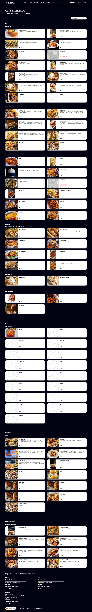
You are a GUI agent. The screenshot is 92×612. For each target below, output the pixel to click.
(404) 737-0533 (9, 594)
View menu (8, 586)
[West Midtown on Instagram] (10, 603)
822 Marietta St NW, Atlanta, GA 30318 (14, 595)
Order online (15, 586)
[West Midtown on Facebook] (6, 603)
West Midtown (7, 592)
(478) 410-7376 (9, 579)
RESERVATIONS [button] (28, 2)
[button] (36, 2)
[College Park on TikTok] (8, 589)
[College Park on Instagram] (10, 589)
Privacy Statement (31, 608)
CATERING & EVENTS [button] (46, 2)
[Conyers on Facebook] (39, 589)
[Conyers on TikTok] (41, 589)
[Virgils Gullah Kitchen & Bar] (10, 2)
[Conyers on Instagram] (42, 589)
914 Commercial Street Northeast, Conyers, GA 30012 (51, 581)
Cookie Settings (41, 608)
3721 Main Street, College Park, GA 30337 (15, 581)
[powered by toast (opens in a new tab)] (11, 608)
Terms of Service (21, 608)
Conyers (39, 578)
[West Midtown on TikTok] (8, 603)
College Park (7, 578)
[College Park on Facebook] (6, 589)
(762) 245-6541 (41, 579)
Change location (28, 13)
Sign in (84, 2)
